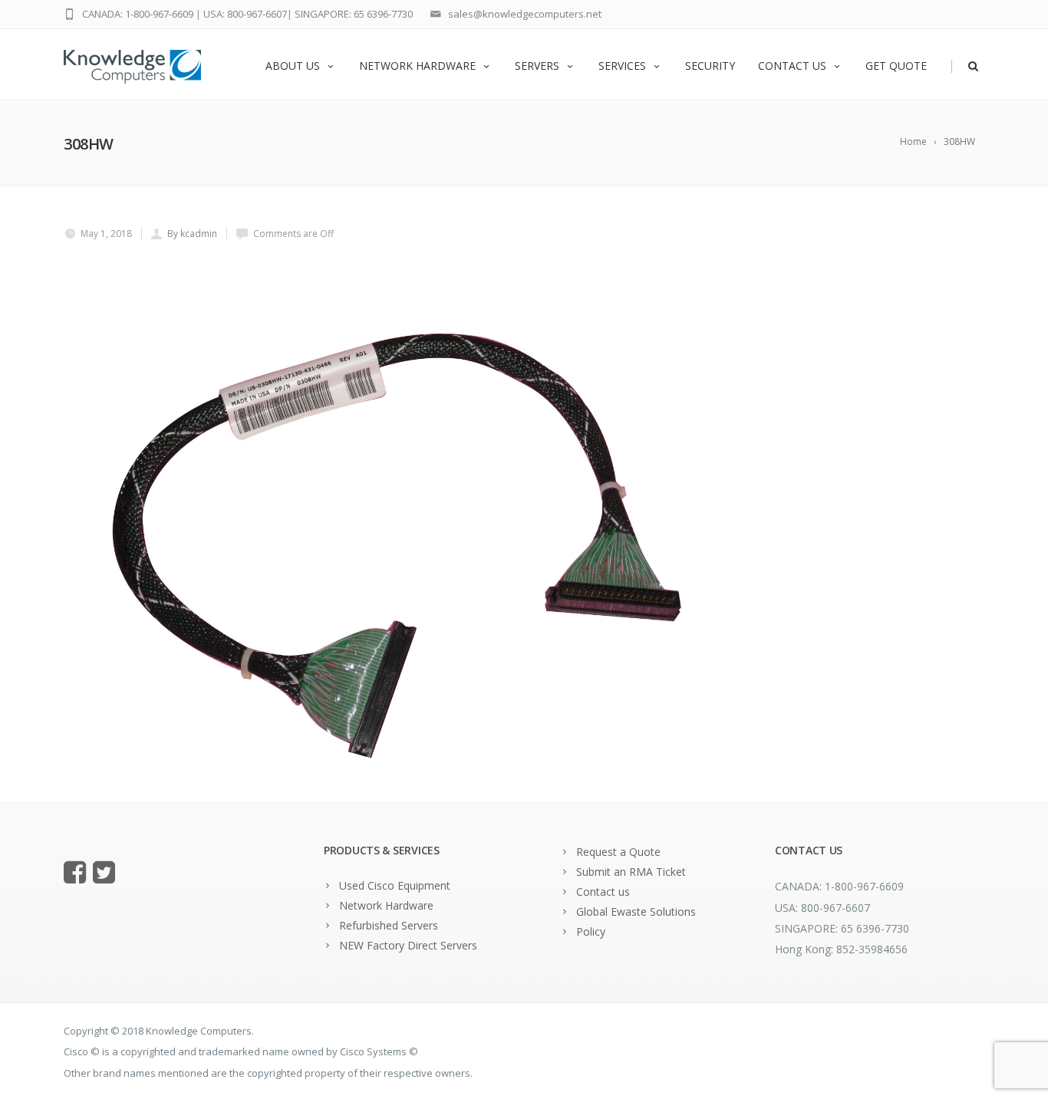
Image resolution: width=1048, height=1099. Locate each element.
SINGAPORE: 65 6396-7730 (354, 14)
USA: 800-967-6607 (245, 14)
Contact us (792, 65)
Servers (537, 65)
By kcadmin (192, 233)
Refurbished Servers (388, 925)
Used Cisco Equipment (394, 885)
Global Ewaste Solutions (636, 911)
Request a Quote (618, 851)
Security (710, 65)
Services (622, 65)
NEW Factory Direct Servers (408, 945)
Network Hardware (417, 65)
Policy (590, 931)
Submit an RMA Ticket (631, 871)
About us (292, 65)
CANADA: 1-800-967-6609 (137, 14)
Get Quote (896, 65)
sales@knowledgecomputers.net (524, 14)
